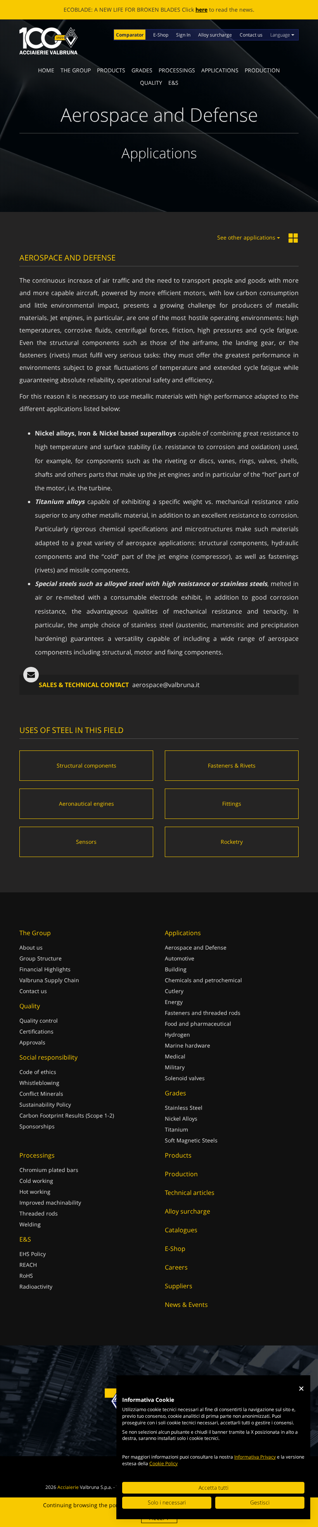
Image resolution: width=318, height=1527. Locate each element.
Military (175, 1067)
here (201, 9)
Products (111, 70)
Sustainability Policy (45, 1104)
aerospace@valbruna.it (166, 684)
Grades (141, 70)
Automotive (179, 958)
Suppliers (178, 1286)
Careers (176, 1267)
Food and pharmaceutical (198, 1023)
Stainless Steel (183, 1107)
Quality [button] (151, 82)
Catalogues (181, 1230)
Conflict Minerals (41, 1093)
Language (280, 34)
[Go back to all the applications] (294, 238)
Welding (30, 1224)
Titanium (176, 1129)
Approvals (32, 1042)
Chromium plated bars (48, 1170)
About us (31, 947)
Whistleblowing (39, 1082)
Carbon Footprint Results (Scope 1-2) (66, 1115)
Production (262, 70)
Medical (175, 1056)
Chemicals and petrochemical (203, 980)
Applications (219, 70)
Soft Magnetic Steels (191, 1140)
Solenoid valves (185, 1078)
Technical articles (189, 1192)
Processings (177, 70)
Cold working (36, 1180)
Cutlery (174, 991)
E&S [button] (173, 82)
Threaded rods (38, 1213)
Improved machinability (50, 1202)
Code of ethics (37, 1072)
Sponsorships (37, 1126)
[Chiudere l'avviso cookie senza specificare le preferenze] (301, 1389)
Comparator (129, 34)
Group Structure (40, 958)
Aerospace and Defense (195, 947)
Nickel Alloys (181, 1118)
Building (176, 969)
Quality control (38, 1020)
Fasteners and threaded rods (202, 1012)
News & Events (186, 1304)
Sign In (183, 34)
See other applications (247, 237)
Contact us (251, 34)
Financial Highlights (45, 969)
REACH (28, 1264)
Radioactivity (35, 1286)
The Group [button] (75, 70)
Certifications (36, 1031)
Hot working (34, 1191)
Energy (174, 1002)
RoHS (26, 1275)
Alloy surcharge (215, 34)
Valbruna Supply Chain (49, 980)
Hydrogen (177, 1034)
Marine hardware (187, 1045)
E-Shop (160, 34)
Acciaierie (68, 1487)
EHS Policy (32, 1254)
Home (46, 70)
